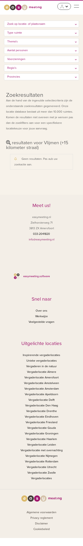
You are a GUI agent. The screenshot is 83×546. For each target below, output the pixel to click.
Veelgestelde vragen (41, 322)
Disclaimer (41, 523)
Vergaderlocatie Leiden (41, 444)
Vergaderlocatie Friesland (41, 422)
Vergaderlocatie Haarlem (41, 439)
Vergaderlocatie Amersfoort (41, 377)
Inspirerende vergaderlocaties (41, 355)
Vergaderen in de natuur (41, 366)
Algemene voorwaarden (41, 512)
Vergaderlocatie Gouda (41, 428)
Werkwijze (41, 316)
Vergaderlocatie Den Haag (41, 405)
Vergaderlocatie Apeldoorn (41, 394)
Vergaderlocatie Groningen (41, 433)
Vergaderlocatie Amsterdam (41, 388)
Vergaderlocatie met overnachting (42, 450)
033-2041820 (41, 234)
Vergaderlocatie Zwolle (41, 472)
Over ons (41, 310)
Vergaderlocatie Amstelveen (41, 383)
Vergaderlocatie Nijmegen (41, 456)
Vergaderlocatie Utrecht (41, 467)
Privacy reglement (41, 518)
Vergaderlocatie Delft (41, 400)
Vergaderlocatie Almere (41, 372)
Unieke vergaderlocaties (41, 360)
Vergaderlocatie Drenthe (41, 411)
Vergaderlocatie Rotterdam (41, 461)
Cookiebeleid (41, 529)
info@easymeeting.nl (41, 239)
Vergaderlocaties (41, 478)
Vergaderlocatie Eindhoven (41, 416)
